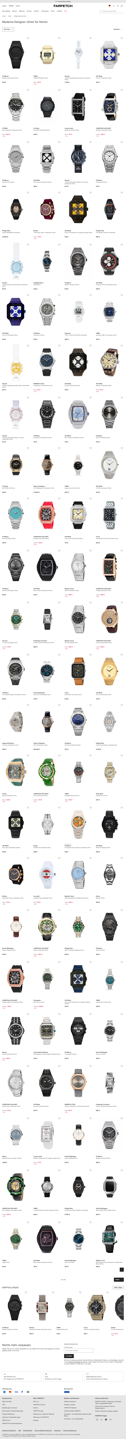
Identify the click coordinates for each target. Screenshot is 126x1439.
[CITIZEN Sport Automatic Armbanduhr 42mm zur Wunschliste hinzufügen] (28, 90)
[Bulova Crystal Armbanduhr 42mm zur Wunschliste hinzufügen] (28, 1014)
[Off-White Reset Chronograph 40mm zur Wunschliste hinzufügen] (122, 808)
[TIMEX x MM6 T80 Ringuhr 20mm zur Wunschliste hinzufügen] (59, 38)
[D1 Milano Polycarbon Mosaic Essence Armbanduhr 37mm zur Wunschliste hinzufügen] (91, 808)
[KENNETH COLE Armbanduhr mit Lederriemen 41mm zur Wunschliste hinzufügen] (59, 346)
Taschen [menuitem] (36, 11)
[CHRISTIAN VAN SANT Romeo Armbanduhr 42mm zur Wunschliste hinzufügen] (59, 910)
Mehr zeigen (118, 1287)
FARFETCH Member (70, 1407)
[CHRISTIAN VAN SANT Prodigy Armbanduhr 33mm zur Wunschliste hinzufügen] (122, 551)
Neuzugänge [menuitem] (6, 11)
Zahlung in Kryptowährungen (11, 1417)
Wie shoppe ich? (10, 1376)
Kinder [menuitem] (18, 6)
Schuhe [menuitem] (29, 11)
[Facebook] (106, 1420)
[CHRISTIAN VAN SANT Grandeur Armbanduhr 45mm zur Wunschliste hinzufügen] (122, 90)
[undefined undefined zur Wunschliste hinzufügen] (26, 1293)
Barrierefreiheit (27, 1430)
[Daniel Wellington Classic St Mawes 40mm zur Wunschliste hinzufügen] (28, 910)
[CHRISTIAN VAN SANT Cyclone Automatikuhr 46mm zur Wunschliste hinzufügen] (122, 603)
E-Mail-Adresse (68, 1347)
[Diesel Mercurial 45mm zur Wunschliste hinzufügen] (122, 858)
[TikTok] (102, 1420)
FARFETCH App (38, 1411)
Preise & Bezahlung (8, 1414)
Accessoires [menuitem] (45, 11)
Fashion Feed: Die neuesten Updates (106, 1411)
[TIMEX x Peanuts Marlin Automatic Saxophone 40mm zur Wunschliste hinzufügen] (59, 1170)
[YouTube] (110, 1420)
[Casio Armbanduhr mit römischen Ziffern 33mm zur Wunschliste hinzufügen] (122, 499)
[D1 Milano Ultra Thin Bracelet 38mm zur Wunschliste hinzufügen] (28, 499)
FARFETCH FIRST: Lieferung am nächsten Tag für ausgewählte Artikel (108, 1402)
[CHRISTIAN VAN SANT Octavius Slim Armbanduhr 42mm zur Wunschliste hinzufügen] (28, 1066)
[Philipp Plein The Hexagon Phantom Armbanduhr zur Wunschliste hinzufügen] (122, 193)
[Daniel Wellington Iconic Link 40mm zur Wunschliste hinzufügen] (122, 1014)
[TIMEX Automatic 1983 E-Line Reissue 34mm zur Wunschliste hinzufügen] (122, 295)
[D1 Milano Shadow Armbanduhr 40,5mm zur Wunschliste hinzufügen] (28, 38)
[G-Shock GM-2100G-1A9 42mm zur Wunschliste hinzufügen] (28, 448)
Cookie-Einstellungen (69, 1430)
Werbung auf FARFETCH (41, 1417)
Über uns (36, 1401)
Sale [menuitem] (65, 11)
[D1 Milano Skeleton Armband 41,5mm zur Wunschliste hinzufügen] (91, 245)
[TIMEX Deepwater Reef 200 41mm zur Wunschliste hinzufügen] (91, 756)
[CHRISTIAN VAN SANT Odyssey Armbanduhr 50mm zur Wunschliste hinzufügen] (59, 499)
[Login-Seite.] (114, 6)
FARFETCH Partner (39, 1404)
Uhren (9, 16)
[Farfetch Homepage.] (63, 6)
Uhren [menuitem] (53, 11)
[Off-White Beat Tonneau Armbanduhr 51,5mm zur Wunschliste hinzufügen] (91, 398)
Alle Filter (7, 29)
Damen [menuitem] (4, 6)
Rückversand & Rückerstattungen (12, 1411)
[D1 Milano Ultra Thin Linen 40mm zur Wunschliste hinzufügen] (28, 142)
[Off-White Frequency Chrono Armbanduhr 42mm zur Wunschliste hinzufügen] (122, 245)
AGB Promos (6, 1420)
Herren (4, 16)
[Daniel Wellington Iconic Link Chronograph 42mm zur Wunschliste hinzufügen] (59, 655)
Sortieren (117, 29)
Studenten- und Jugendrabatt (73, 1418)
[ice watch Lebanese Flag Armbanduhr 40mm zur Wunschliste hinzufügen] (59, 858)
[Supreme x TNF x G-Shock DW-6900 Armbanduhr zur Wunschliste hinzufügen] (91, 295)
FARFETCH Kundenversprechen (12, 1423)
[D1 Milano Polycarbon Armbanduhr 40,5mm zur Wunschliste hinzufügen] (59, 398)
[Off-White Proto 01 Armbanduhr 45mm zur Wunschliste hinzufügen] (122, 38)
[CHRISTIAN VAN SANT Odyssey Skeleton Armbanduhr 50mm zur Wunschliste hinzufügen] (28, 962)
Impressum (57, 1430)
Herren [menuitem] (11, 6)
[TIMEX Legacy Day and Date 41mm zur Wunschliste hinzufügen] (91, 448)
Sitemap (35, 1420)
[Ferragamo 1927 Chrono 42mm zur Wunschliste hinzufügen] (59, 962)
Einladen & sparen (69, 1404)
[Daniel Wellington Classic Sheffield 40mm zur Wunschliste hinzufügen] (91, 1118)
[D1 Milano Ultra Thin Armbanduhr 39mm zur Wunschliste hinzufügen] (28, 551)
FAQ (46, 1376)
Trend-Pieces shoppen (64, 1)
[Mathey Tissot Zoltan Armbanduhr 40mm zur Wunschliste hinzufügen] (91, 551)
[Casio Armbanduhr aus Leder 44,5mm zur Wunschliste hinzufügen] (91, 655)
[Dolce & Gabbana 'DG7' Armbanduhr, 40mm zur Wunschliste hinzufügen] (59, 705)
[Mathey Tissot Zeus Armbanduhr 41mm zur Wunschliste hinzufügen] (91, 603)
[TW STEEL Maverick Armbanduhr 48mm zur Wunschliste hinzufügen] (122, 346)
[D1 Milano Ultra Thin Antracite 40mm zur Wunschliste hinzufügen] (122, 398)
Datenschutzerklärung (75, 1362)
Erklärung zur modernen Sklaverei (43, 1414)
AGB (19, 1430)
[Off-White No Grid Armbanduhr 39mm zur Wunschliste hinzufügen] (59, 1066)
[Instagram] (97, 1420)
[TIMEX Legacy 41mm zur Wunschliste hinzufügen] (28, 1222)
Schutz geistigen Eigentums (43, 1430)
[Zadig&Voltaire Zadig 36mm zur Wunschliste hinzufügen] (59, 245)
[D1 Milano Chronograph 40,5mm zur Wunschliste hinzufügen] (91, 1014)
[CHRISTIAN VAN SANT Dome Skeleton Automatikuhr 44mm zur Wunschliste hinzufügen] (28, 1170)
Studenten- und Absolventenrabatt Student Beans (78, 1415)
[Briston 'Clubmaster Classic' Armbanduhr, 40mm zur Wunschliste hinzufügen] (59, 193)
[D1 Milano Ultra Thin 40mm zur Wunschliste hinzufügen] (122, 910)
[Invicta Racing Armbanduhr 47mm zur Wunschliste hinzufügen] (28, 756)
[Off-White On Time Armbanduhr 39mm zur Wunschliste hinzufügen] (122, 448)
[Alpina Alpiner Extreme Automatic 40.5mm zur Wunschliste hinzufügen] (28, 1118)
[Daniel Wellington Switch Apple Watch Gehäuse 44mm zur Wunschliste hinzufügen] (122, 1170)
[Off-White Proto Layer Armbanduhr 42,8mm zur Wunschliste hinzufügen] (59, 142)
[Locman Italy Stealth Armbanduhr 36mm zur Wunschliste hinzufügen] (91, 90)
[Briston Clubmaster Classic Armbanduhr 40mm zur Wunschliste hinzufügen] (28, 858)
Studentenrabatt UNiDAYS (72, 1411)
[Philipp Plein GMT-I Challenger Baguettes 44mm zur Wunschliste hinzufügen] (91, 910)
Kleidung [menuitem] (21, 11)
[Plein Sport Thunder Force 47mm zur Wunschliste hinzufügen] (122, 756)
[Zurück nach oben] (122, 1270)
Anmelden (69, 1356)
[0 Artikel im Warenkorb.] (122, 6)
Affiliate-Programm (70, 1401)
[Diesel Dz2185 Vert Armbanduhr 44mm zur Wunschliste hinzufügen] (59, 808)
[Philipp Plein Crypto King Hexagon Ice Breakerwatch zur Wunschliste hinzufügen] (122, 705)
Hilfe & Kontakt (6, 1401)
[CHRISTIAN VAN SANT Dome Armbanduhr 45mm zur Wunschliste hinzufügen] (59, 756)
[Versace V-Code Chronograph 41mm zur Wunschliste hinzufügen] (28, 603)
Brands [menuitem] (14, 11)
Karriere (35, 1407)
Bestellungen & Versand (9, 1407)
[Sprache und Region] (110, 6)
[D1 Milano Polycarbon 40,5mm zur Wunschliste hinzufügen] (122, 142)
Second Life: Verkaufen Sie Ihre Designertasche (105, 1407)
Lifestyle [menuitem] (59, 11)
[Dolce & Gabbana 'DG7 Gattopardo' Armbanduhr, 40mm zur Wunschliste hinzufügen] (59, 448)
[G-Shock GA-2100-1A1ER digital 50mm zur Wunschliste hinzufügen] (59, 90)
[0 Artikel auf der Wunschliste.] (118, 6)
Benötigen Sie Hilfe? (93, 1376)
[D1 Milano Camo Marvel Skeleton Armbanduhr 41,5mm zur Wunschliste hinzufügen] (28, 655)
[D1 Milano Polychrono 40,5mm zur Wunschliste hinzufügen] (59, 295)
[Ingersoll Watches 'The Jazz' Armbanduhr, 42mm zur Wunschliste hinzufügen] (28, 705)
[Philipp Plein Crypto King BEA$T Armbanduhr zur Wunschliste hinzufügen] (28, 193)
